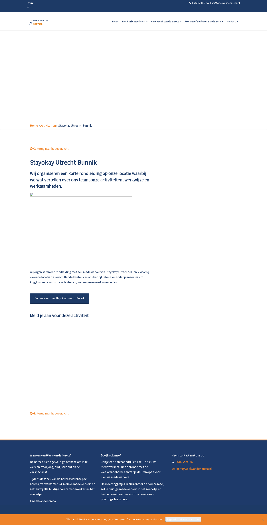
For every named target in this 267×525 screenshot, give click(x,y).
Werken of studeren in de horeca (203, 21)
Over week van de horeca (165, 21)
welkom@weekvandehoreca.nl (192, 469)
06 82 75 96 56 (184, 462)
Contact (231, 21)
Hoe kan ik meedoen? (133, 21)
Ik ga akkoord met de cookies (183, 519)
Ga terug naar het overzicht (51, 149)
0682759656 (198, 3)
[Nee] (262, 520)
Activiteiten (48, 126)
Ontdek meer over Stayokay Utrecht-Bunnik (59, 298)
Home (115, 21)
